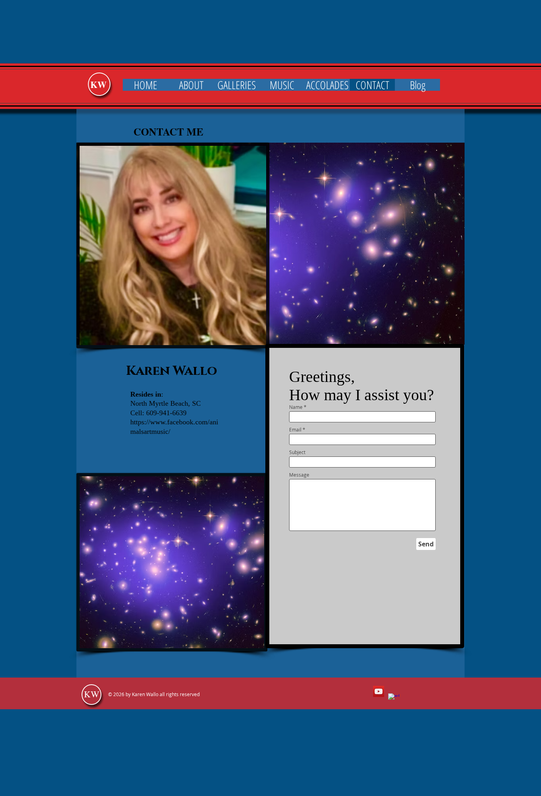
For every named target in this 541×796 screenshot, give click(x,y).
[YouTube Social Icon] (378, 691)
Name (296, 407)
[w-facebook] (393, 698)
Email (295, 429)
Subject (297, 452)
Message (299, 474)
